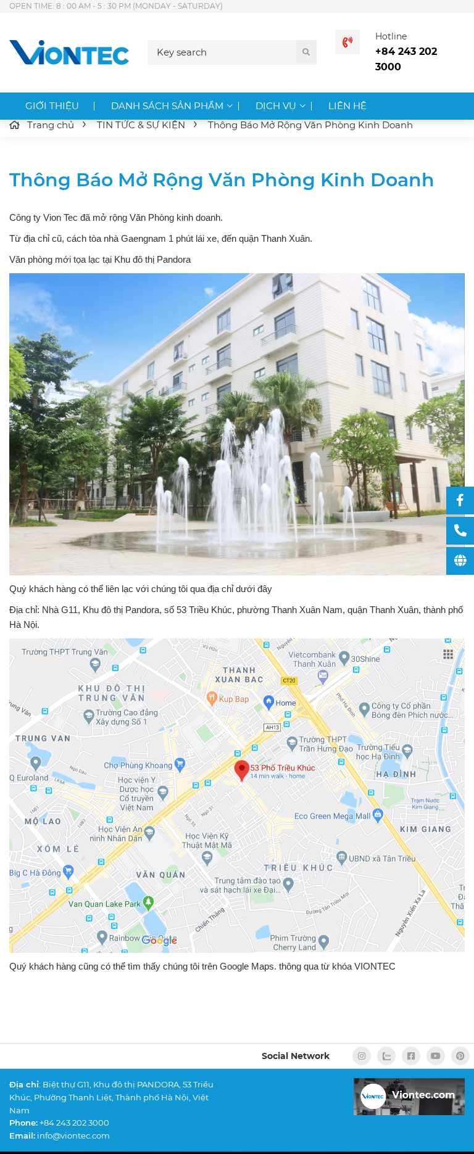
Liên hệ (347, 106)
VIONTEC (375, 966)
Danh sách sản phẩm (167, 106)
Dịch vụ (276, 106)
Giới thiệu (52, 106)
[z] (386, 1056)
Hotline (391, 36)
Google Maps (247, 966)
